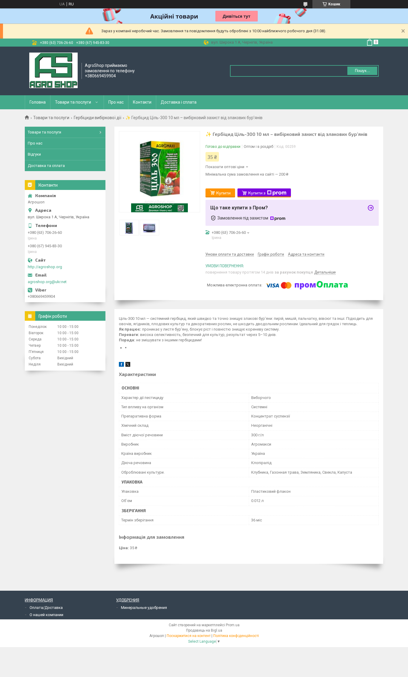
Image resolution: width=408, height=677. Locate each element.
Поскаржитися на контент (189, 636)
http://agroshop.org (45, 267)
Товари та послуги (73, 102)
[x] (127, 365)
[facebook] (121, 365)
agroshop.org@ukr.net (47, 282)
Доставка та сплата (46, 165)
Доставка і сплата (179, 102)
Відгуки (34, 154)
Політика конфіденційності (236, 636)
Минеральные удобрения (144, 607)
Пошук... (362, 70)
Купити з (257, 192)
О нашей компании (46, 614)
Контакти (142, 102)
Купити (223, 192)
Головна (38, 102)
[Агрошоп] (53, 70)
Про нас (116, 102)
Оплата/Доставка (46, 607)
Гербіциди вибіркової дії (97, 117)
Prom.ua (233, 625)
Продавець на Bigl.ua (204, 630)
